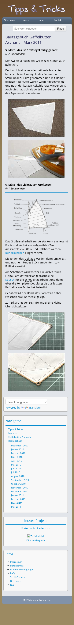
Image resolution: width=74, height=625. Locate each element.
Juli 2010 (15, 472)
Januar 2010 (17, 449)
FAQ (12, 573)
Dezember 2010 (19, 491)
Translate (35, 407)
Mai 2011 (16, 506)
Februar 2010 (18, 453)
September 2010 (20, 480)
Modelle (12, 433)
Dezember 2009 (19, 445)
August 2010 (17, 476)
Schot (28, 279)
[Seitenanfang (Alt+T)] (52, 420)
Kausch (10, 279)
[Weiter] (65, 39)
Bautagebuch (15, 440)
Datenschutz (17, 565)
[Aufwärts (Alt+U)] (54, 39)
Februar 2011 (18, 499)
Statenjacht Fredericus (35, 528)
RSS (12, 584)
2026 (29, 600)
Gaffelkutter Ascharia (19, 437)
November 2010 (19, 487)
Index (42, 20)
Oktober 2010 (18, 483)
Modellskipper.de (41, 600)
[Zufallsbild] (35, 536)
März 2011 (17, 503)
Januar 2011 (17, 495)
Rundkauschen (14, 253)
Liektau (9, 276)
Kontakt (58, 20)
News (26, 20)
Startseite (9, 20)
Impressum (16, 561)
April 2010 (16, 460)
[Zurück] (60, 39)
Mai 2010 (16, 464)
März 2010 (17, 457)
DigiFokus (15, 581)
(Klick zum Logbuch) (35, 540)
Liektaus (29, 258)
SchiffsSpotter (17, 577)
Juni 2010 (16, 468)
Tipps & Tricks (15, 429)
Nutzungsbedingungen (22, 569)
